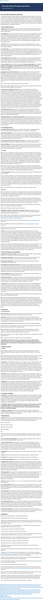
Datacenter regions (29, 584)
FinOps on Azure (6, 587)
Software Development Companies (7, 590)
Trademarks (37, 598)
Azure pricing (21, 585)
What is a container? (21, 594)
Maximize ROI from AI (15, 587)
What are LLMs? (13, 594)
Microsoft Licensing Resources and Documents (12, 218)
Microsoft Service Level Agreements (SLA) (21, 568)
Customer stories (10, 585)
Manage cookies (25, 598)
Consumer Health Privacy (5, 598)
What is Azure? (3, 584)
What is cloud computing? (8, 592)
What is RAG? (29, 594)
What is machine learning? (28, 592)
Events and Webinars (17, 591)
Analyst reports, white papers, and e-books (31, 591)
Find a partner (28, 590)
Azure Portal (37, 561)
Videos (1, 592)
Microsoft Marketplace (20, 590)
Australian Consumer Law (14, 599)
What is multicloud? (18, 592)
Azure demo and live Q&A (15, 588)
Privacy (20, 598)
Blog (39, 590)
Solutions (22, 587)
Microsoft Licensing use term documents (11, 553)
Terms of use (32, 598)
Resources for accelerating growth (31, 587)
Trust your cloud (37, 584)
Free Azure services (29, 585)
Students (11, 591)
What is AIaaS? (7, 594)
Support (7, 588)
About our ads (6, 599)
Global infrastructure (20, 584)
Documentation (34, 590)
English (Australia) (4, 595)
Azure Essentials (3, 585)
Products (17, 585)
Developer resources (4, 591)
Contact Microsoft (15, 598)
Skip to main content (4, 0)
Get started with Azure (11, 584)
